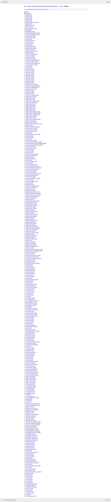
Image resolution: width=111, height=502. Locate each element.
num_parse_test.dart (30, 349)
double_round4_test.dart (31, 108)
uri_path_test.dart (29, 490)
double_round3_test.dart (31, 107)
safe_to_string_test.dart (30, 382)
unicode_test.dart (29, 474)
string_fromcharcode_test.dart (32, 427)
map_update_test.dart (30, 332)
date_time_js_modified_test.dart (32, 87)
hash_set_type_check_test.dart (32, 154)
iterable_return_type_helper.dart (32, 226)
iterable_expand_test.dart (31, 208)
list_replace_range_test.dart (31, 287)
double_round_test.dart (30, 110)
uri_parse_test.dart (29, 488)
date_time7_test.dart (30, 79)
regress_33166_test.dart (31, 378)
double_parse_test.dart (30, 104)
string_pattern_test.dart (30, 434)
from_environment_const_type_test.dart (34, 142)
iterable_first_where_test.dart (32, 211)
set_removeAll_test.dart (30, 391)
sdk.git (29, 6)
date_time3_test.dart (30, 73)
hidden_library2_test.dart (31, 158)
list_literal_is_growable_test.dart (32, 279)
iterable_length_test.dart (31, 222)
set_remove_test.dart (30, 390)
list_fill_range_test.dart (30, 261)
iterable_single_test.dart (30, 231)
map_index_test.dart (30, 319)
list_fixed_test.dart (29, 266)
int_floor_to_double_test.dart (31, 164)
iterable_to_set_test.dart (31, 243)
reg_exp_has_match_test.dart (32, 368)
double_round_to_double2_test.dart (33, 111)
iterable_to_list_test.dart (30, 241)
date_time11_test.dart (30, 70)
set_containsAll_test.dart (31, 385)
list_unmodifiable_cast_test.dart (32, 300)
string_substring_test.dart (31, 449)
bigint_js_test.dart (29, 27)
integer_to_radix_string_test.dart (32, 196)
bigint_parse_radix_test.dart (31, 28)
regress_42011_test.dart (31, 379)
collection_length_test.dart (31, 48)
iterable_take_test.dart (30, 237)
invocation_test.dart (30, 199)
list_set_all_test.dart (30, 290)
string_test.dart (29, 450)
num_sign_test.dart (29, 350)
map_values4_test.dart (30, 337)
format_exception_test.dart (31, 140)
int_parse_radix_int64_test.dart (32, 175)
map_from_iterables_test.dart (32, 316)
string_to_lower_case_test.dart (32, 452)
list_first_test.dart (29, 264)
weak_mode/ (28, 13)
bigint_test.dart (29, 30)
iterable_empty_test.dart (31, 207)
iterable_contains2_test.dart (31, 202)
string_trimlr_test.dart (30, 456)
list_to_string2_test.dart (30, 297)
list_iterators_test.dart (30, 276)
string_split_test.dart (30, 446)
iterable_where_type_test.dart (32, 246)
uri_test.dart (28, 494)
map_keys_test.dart (30, 322)
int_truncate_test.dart (30, 184)
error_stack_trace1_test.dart (31, 128)
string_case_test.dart (30, 418)
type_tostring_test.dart (30, 470)
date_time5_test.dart (30, 76)
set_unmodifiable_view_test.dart (32, 397)
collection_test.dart (29, 52)
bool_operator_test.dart (30, 37)
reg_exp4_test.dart (29, 358)
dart (25, 6)
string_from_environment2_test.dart (33, 421)
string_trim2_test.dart (30, 453)
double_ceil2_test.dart (30, 92)
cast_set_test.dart (29, 45)
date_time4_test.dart (30, 75)
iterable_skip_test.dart (30, 234)
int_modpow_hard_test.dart (31, 170)
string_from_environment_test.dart (33, 424)
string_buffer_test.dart (30, 417)
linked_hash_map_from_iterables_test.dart (34, 250)
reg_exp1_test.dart (29, 356)
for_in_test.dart (29, 139)
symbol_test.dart (29, 464)
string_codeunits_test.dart (31, 420)
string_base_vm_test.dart (31, 415)
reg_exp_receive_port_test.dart (32, 372)
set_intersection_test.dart (31, 387)
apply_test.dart (29, 23)
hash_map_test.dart (30, 151)
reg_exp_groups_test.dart (31, 367)
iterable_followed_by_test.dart (32, 214)
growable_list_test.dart (30, 146)
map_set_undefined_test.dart (32, 326)
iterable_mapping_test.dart (31, 223)
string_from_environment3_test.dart (33, 423)
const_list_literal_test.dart (31, 58)
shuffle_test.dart (29, 399)
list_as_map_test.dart (30, 253)
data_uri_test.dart (29, 67)
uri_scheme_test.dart (30, 493)
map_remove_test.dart (30, 325)
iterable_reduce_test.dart (31, 225)
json (109, 500)
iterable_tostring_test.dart (31, 244)
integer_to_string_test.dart (31, 197)
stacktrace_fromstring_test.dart (32, 409)
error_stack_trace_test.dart (31, 131)
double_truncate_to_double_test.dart (33, 119)
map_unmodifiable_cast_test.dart (32, 331)
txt (105, 500)
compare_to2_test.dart (30, 55)
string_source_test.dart (30, 444)
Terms (14, 500)
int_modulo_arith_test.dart (31, 172)
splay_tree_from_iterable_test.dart (33, 403)
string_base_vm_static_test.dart (32, 414)
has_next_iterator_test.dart (31, 148)
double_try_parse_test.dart (31, 120)
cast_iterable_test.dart (30, 40)
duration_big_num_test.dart (31, 122)
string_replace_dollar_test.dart (32, 438)
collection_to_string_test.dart (31, 54)
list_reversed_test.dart (30, 288)
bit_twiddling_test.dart (30, 31)
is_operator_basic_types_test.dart (32, 201)
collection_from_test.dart (31, 46)
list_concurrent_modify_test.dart (32, 256)
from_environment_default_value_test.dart (34, 145)
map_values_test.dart (30, 338)
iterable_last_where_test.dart (31, 220)
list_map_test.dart (29, 282)
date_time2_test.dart (30, 72)
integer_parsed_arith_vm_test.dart (33, 191)
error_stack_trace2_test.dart (31, 129)
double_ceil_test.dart (30, 93)
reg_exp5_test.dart (29, 359)
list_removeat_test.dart (30, 285)
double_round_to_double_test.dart (33, 114)
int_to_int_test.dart (29, 182)
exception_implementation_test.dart (33, 134)
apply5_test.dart (29, 19)
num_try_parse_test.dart (31, 352)
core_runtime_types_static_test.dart (33, 63)
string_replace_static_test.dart (32, 440)
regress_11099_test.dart (31, 376)
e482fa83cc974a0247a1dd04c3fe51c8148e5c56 (44, 6)
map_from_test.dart (30, 317)
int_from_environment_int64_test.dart (33, 167)
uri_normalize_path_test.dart (31, 483)
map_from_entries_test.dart (31, 313)
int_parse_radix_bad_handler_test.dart (33, 173)
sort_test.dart (28, 402)
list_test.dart (28, 296)
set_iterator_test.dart (30, 388)
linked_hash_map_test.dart (31, 252)
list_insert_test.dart (29, 275)
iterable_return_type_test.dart (32, 229)
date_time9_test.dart (30, 82)
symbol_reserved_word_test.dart (32, 462)
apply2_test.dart (29, 14)
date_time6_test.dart (30, 78)
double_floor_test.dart (30, 99)
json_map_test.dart (30, 247)
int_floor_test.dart (29, 163)
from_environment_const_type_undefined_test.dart (36, 143)
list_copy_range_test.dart (31, 260)
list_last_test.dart (29, 278)
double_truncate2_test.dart (31, 116)
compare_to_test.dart (30, 57)
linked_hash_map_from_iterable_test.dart (34, 249)
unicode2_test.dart (29, 473)
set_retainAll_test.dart (30, 393)
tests (61, 6)
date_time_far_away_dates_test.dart (33, 86)
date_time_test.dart (30, 90)
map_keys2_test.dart (30, 320)
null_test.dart (28, 346)
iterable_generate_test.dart (31, 216)
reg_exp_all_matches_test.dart (32, 361)
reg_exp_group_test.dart (31, 365)
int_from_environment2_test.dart (32, 166)
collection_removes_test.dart (32, 51)
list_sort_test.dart (29, 293)
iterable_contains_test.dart (31, 204)
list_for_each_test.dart (30, 267)
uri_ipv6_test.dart (29, 482)
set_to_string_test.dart (30, 396)
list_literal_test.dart (29, 281)
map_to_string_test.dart (30, 329)
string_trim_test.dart (30, 455)
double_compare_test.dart (31, 96)
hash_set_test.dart (29, 152)
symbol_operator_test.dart (31, 461)
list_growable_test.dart (30, 270)
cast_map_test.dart (29, 43)
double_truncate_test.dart (31, 117)
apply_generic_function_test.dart (32, 22)
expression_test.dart (30, 137)
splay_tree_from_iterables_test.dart (33, 405)
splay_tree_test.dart (30, 406)
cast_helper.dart (29, 39)
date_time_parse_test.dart (31, 89)
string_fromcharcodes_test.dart (32, 429)
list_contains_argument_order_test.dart (34, 258)
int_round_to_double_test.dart (32, 181)
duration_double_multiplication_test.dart (34, 123)
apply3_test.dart (29, 16)
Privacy (11, 500)
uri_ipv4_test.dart (29, 480)
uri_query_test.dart (29, 491)
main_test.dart (29, 306)
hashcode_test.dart (30, 157)
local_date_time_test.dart (31, 305)
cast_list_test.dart (29, 42)
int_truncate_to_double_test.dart (32, 185)
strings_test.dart (29, 458)
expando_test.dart (29, 135)
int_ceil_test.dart (29, 160)
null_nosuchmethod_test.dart (32, 344)
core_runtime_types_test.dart (32, 64)
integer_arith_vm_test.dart (31, 190)
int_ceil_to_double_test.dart (31, 161)
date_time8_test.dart (30, 81)
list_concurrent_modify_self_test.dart (33, 255)
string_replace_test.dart (30, 441)
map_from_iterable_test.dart (31, 314)
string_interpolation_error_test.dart (33, 431)
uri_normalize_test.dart (30, 485)
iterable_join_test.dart (30, 217)
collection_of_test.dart (30, 49)
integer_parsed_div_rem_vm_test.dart (33, 193)
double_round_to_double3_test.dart (33, 113)
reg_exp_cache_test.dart (31, 362)
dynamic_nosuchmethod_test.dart (33, 126)
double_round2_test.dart (31, 105)
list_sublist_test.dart (30, 294)
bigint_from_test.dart (30, 25)
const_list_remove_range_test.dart (33, 60)
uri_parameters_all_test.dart (31, 486)
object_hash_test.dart (30, 353)
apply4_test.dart (29, 17)
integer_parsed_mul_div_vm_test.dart (33, 194)
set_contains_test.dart (30, 384)
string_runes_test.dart (30, 443)
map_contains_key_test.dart (31, 308)
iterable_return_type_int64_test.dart (33, 228)
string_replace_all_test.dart (31, 437)
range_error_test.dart (30, 355)
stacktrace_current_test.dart (31, 408)
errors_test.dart (29, 132)
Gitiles (7, 500)
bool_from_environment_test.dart (32, 34)
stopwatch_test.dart (30, 412)
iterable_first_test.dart (30, 210)
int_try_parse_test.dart (30, 188)
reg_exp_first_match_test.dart (32, 364)
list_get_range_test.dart (30, 269)
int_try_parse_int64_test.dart (31, 187)
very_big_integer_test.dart (31, 496)
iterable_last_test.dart (30, 219)
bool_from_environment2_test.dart (33, 33)
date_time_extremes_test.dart (32, 84)
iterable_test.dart (29, 240)
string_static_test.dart (30, 447)
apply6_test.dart (29, 20)
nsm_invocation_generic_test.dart (32, 341)
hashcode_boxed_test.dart (31, 155)
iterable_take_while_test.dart (31, 238)
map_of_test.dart (29, 323)
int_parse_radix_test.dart (31, 176)
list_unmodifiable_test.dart (31, 302)
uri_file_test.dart (29, 477)
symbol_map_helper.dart (31, 459)
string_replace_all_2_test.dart (31, 435)
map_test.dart (28, 328)
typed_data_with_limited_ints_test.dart (33, 471)
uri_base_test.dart (29, 476)
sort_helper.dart (29, 400)
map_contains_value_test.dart (32, 309)
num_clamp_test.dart (30, 347)
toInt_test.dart (28, 467)
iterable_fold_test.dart (30, 213)
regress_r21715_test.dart (31, 381)
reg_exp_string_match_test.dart (32, 375)
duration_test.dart (29, 125)
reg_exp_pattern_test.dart (31, 370)
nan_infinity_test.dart (30, 340)
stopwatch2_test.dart (30, 411)
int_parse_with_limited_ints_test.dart (33, 178)
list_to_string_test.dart (30, 299)
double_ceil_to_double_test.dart (32, 95)
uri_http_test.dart (29, 479)
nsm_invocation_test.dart (31, 343)
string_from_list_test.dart (31, 426)
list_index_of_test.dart (30, 272)
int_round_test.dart (29, 179)
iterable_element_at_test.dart (32, 205)
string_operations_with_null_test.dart (33, 432)
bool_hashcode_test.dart (31, 36)
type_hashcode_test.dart (31, 468)
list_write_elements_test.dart (31, 303)
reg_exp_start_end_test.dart (31, 373)
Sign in (108, 2)
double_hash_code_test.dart (31, 102)
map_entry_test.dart (30, 311)
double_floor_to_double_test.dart (32, 101)
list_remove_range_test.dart (31, 284)
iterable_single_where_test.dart (32, 232)
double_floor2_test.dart (30, 98)
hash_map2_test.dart (30, 149)
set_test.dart (28, 394)
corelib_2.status (29, 66)
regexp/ (27, 11)
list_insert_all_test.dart (30, 273)
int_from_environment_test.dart (32, 169)
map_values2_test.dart (30, 334)
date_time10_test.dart (30, 69)
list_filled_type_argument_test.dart (33, 263)
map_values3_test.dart (30, 335)
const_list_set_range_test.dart (32, 61)
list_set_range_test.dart (30, 291)
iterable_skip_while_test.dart (31, 235)
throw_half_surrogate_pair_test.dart (33, 465)
